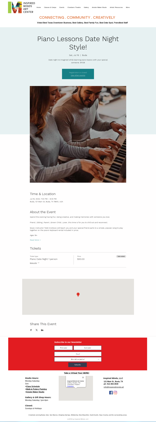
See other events (78, 75)
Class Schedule (33, 386)
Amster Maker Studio (35, 392)
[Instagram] (115, 392)
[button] (50, 7)
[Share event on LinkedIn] (42, 330)
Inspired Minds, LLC (113, 378)
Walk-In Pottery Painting (36, 389)
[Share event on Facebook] (31, 330)
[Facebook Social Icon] (111, 392)
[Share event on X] (37, 330)
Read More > (35, 240)
